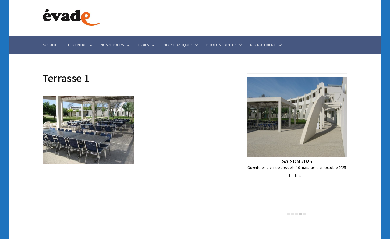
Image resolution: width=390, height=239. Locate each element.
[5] (304, 214)
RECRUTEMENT (263, 44)
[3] (296, 214)
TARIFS (143, 44)
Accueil (50, 44)
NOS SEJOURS (112, 44)
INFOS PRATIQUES (177, 44)
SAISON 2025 (297, 161)
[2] (292, 214)
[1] (288, 214)
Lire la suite (297, 176)
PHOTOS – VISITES (221, 44)
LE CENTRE (77, 44)
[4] (300, 214)
